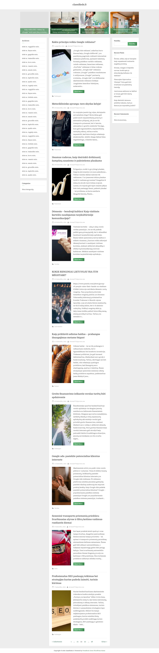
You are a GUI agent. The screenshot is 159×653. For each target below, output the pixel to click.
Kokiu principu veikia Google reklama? (73, 42)
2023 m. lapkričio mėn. (30, 171)
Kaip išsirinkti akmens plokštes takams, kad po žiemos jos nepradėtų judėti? (124, 102)
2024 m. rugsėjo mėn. (30, 132)
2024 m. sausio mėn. (29, 163)
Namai (56, 386)
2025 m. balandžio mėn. (30, 105)
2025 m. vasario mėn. (29, 113)
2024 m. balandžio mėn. (30, 152)
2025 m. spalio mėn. (29, 82)
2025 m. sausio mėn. (29, 117)
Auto (56, 568)
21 (78, 642)
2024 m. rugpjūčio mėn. (30, 136)
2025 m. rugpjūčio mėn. (30, 89)
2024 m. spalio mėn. (29, 128)
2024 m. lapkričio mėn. (30, 124)
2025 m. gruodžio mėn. (30, 74)
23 (85, 642)
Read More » (79, 92)
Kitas (104, 642)
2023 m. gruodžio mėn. (30, 167)
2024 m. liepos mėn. (29, 140)
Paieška (117, 41)
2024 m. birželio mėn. (30, 144)
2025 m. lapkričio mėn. (30, 78)
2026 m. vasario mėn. (29, 66)
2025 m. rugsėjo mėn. (30, 85)
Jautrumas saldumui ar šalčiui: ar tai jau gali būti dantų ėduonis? (125, 93)
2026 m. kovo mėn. (29, 62)
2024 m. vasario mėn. (29, 159)
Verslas (56, 264)
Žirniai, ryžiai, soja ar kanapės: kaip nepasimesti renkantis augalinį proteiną (125, 61)
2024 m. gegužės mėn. (30, 148)
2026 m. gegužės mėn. (30, 54)
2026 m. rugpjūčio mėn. (30, 47)
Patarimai (57, 150)
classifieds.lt (79, 4)
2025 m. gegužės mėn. (30, 101)
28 (92, 642)
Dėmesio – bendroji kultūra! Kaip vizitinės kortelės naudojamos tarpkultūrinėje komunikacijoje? (75, 215)
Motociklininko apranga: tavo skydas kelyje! (76, 104)
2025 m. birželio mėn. (30, 97)
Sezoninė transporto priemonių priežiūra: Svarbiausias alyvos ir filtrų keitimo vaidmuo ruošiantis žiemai (77, 519)
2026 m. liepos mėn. (29, 50)
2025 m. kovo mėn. (29, 109)
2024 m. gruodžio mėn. (30, 120)
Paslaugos (57, 96)
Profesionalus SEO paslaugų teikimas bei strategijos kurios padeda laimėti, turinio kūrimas (75, 579)
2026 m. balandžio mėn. (30, 58)
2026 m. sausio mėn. (29, 70)
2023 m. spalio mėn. (29, 175)
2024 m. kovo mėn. (29, 155)
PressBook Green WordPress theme (94, 650)
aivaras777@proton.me (75, 46)
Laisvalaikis (58, 326)
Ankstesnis (57, 642)
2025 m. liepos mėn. (29, 93)
